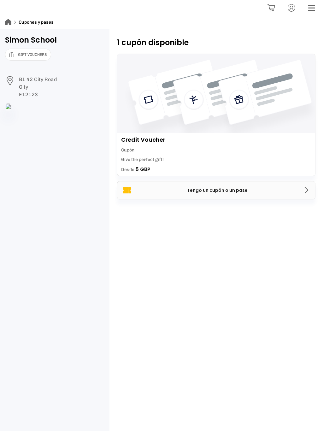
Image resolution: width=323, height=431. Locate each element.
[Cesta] (271, 8)
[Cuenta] (291, 8)
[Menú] (311, 8)
